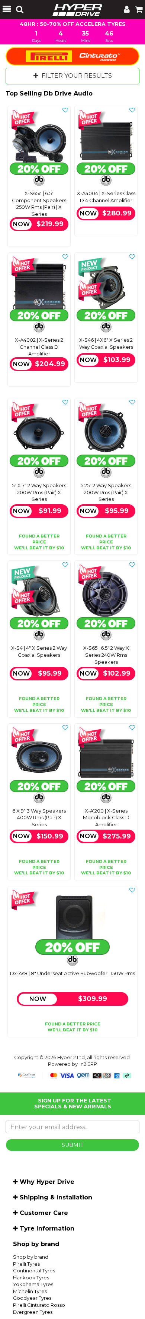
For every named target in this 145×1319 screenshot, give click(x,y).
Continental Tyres (34, 1270)
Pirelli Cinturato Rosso (39, 1305)
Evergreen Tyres (32, 1312)
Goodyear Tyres (32, 1298)
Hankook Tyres (31, 1277)
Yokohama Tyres (33, 1284)
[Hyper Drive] (73, 9)
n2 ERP (89, 1064)
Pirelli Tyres (26, 1264)
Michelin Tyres (30, 1291)
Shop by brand (30, 1257)
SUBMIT (72, 1145)
